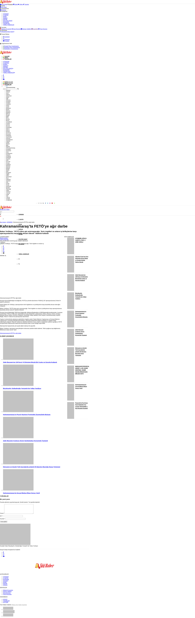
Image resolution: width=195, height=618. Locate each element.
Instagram (7, 39)
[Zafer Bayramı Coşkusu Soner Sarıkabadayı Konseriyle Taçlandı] (33, 428)
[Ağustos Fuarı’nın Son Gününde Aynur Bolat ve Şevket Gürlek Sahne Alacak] (70, 272)
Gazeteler (35, 29)
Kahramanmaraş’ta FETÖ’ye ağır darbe (10, 333)
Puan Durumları (7, 594)
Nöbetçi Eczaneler (6, 29)
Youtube (6, 41)
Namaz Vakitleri (26, 29)
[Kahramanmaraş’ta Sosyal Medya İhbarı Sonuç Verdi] (33, 480)
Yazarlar (26, 4)
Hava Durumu (16, 29)
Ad (1, 516)
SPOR (5, 16)
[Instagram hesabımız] (3, 78)
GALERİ (9, 82)
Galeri (16, 4)
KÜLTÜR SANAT (7, 20)
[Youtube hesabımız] (3, 79)
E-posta (2, 518)
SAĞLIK (5, 18)
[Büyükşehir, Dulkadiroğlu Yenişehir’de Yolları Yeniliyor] (33, 375)
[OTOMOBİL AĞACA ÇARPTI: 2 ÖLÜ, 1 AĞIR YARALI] (70, 253)
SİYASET (5, 581)
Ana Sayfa (4, 4)
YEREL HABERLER (8, 24)
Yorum (2, 513)
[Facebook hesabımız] (3, 75)
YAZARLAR (6, 23)
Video (21, 4)
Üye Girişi (4, 7)
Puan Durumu (43, 29)
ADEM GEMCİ (4, 238)
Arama (11, 4)
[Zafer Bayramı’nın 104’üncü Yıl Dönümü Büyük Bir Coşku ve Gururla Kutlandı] (33, 349)
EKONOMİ (6, 22)
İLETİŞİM (5, 602)
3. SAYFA (5, 15)
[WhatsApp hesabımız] (54, 203)
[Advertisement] (11, 273)
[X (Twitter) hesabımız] (3, 38)
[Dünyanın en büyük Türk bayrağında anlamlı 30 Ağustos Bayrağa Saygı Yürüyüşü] (33, 454)
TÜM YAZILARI (4, 239)
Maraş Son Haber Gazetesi (19, 604)
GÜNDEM (6, 14)
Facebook (7, 36)
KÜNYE (5, 599)
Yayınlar (3, 10)
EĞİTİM (5, 19)
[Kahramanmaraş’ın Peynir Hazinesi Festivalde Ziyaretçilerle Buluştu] (33, 401)
